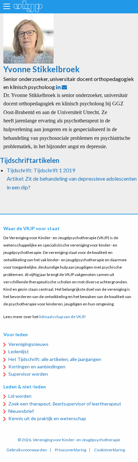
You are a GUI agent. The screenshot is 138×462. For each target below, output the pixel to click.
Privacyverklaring (70, 450)
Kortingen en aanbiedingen (36, 366)
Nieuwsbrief (21, 411)
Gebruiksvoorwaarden (26, 450)
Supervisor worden (28, 374)
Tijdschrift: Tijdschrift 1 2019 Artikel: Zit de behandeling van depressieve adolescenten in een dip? (72, 178)
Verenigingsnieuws (28, 344)
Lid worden (19, 396)
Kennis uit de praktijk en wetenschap (47, 418)
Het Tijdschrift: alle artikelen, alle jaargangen (54, 359)
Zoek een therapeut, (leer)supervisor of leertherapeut (64, 403)
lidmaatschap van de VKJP (62, 316)
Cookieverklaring (109, 450)
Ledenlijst (18, 351)
